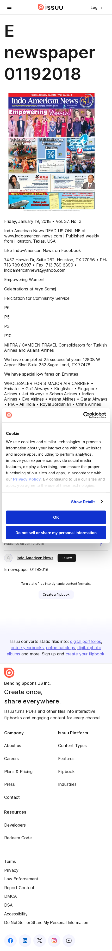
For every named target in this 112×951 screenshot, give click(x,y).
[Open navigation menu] (9, 7)
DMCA (10, 896)
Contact (12, 797)
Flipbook (66, 771)
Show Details (83, 501)
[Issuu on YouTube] (69, 940)
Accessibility (16, 913)
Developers (15, 825)
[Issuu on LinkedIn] (25, 940)
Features (66, 758)
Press (9, 784)
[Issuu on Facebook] (10, 940)
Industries (67, 784)
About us (12, 745)
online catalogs (60, 647)
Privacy (11, 870)
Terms (10, 861)
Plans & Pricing (18, 771)
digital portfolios (85, 641)
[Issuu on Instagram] (54, 940)
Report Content (19, 887)
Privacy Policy (27, 479)
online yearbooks (27, 647)
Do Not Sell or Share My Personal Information (46, 922)
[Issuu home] (50, 7)
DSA (8, 905)
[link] (96, 7)
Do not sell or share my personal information (56, 532)
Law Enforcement (21, 878)
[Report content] (102, 544)
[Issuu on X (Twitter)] (39, 940)
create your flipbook (85, 653)
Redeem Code (18, 837)
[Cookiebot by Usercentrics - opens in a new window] (83, 415)
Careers (11, 758)
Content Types (72, 745)
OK (56, 517)
